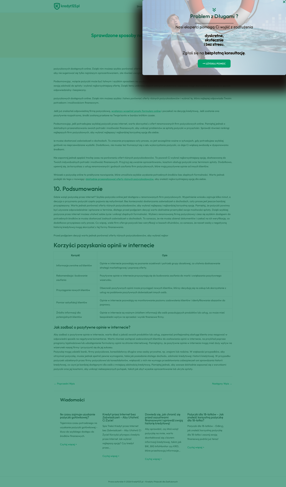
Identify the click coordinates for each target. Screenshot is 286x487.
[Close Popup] (284, 2)
